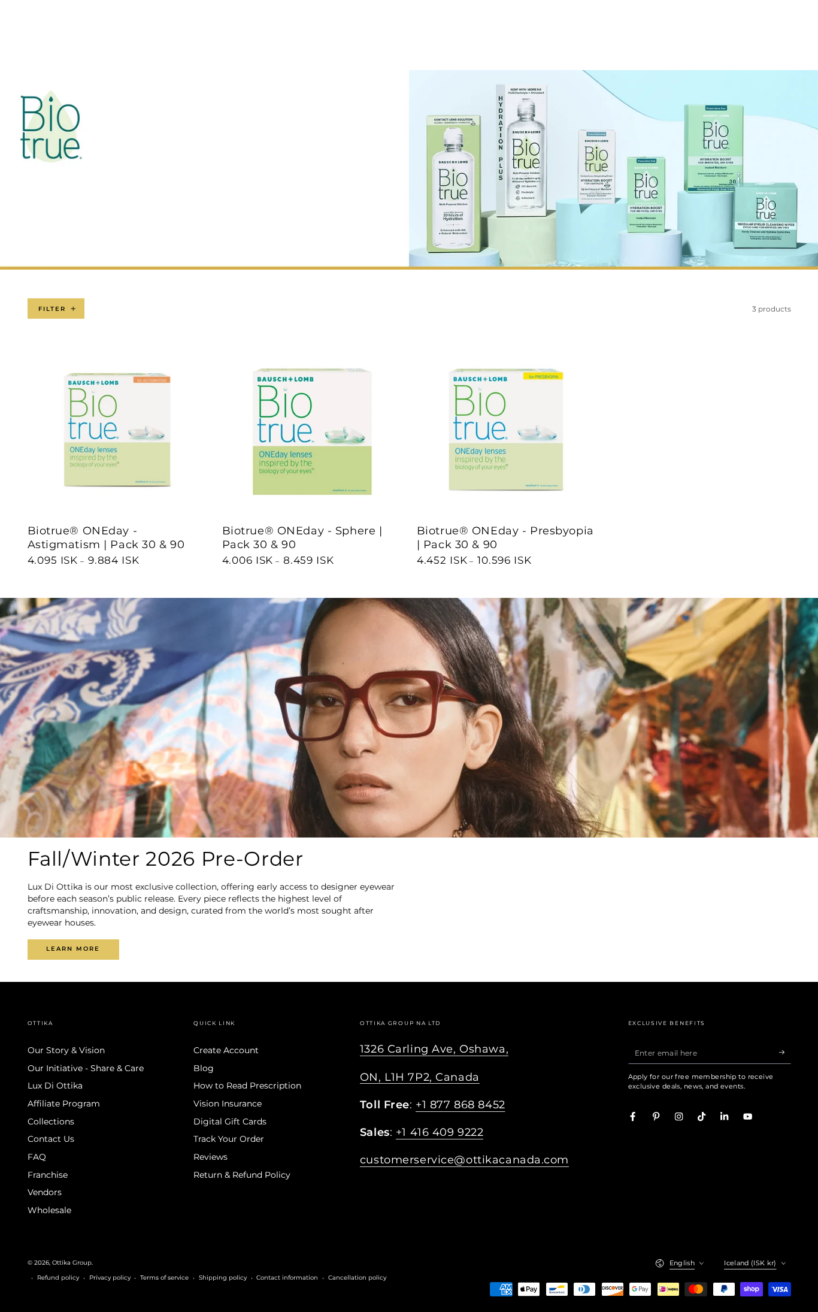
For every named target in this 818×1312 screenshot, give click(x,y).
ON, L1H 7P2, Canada (420, 1077)
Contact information (287, 1277)
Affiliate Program (64, 1103)
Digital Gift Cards (229, 1121)
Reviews (210, 1157)
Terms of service (164, 1277)
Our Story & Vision (66, 1050)
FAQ (37, 1157)
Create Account (226, 1050)
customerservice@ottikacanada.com (464, 1159)
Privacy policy (110, 1277)
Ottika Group (72, 1262)
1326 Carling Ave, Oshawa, (434, 1048)
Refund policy (58, 1277)
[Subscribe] (785, 1052)
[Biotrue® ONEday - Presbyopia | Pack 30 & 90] (506, 432)
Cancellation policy (357, 1277)
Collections (51, 1121)
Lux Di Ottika (55, 1085)
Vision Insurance (227, 1103)
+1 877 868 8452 (460, 1104)
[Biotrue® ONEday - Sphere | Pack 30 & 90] (312, 432)
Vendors (45, 1192)
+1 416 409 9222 (440, 1132)
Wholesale (49, 1210)
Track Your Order (228, 1139)
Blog (203, 1068)
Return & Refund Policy (241, 1175)
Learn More (73, 949)
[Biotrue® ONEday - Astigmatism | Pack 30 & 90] (117, 432)
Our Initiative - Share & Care (86, 1068)
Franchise (48, 1175)
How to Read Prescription (247, 1085)
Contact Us (51, 1139)
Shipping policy (223, 1277)
